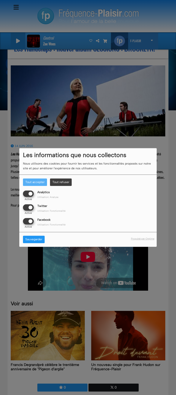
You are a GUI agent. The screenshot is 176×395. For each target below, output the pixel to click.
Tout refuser (60, 182)
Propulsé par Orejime (142, 238)
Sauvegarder (33, 239)
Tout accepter (35, 182)
